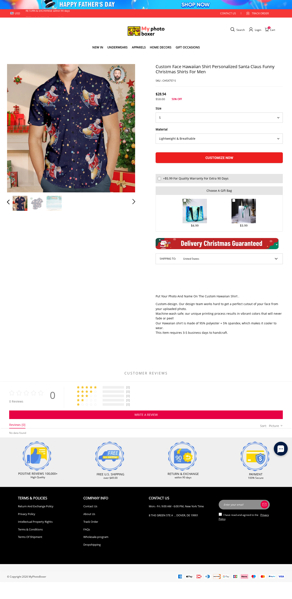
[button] (17, 127)
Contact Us (90, 506)
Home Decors (160, 47)
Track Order (260, 13)
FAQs (86, 529)
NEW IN (97, 47)
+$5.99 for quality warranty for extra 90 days (196, 178)
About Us (89, 514)
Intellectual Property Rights (35, 522)
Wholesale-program (95, 537)
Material (162, 129)
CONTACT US (228, 13)
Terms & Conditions (30, 529)
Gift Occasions (188, 47)
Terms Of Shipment (30, 537)
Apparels (139, 47)
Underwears (117, 47)
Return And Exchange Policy (35, 506)
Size (158, 108)
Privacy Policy (26, 514)
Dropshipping (92, 545)
